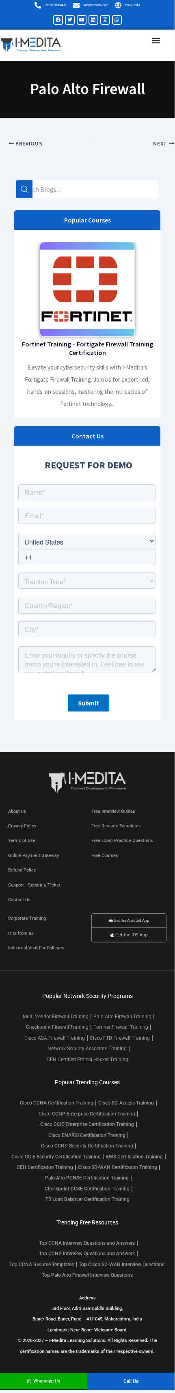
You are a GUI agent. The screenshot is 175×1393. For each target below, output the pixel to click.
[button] (155, 40)
